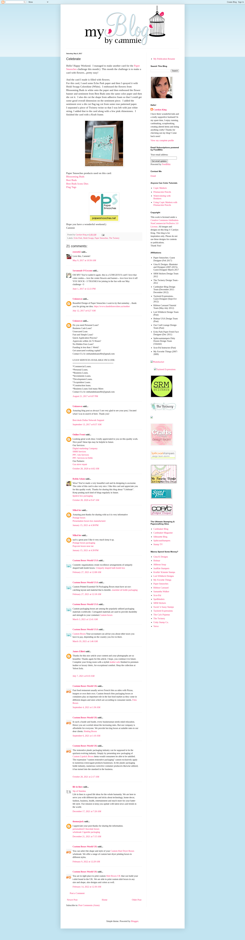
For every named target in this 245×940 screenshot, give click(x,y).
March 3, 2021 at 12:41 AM (85, 619)
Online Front (79, 434)
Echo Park (78, 238)
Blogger (134, 921)
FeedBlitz (166, 164)
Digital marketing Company (85, 448)
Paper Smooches (101, 238)
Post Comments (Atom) (89, 905)
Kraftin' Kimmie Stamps (164, 572)
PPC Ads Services (81, 455)
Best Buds (71, 180)
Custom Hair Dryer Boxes (122, 851)
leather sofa (115, 662)
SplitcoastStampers (161, 540)
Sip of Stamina (79, 791)
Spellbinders (158, 599)
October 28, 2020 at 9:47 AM (86, 500)
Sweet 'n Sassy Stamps (163, 607)
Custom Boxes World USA (85, 560)
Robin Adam (79, 479)
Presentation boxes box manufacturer (89, 521)
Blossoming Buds (75, 176)
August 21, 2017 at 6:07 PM (85, 396)
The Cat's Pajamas (161, 614)
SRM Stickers (159, 603)
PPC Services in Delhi (83, 458)
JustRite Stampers (161, 568)
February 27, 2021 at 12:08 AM (87, 572)
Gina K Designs (160, 557)
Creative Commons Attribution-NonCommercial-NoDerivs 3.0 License (165, 223)
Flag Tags (71, 187)
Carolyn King (160, 109)
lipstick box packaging (83, 496)
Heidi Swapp (88, 238)
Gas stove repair (80, 464)
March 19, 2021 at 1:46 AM (85, 641)
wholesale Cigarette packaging (86, 832)
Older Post (136, 900)
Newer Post (72, 900)
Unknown (77, 299)
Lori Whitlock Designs (163, 576)
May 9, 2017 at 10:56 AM (84, 260)
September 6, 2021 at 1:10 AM (86, 735)
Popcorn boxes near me (83, 546)
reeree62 (77, 252)
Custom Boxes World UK (85, 686)
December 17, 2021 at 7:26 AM (87, 811)
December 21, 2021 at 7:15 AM (87, 836)
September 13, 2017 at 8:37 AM (87, 424)
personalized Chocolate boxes (86, 829)
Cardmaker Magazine (163, 533)
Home (104, 900)
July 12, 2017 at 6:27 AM (84, 310)
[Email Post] (103, 234)
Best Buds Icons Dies (77, 183)
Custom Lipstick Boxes (83, 756)
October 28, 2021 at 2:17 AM (86, 777)
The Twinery (114, 238)
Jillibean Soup (159, 564)
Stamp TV (158, 544)
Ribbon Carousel (161, 587)
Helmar (156, 560)
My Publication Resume (164, 59)
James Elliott (79, 651)
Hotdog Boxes (90, 731)
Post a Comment (77, 893)
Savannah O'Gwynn (82, 270)
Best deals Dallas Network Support (88, 420)
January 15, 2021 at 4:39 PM (85, 550)
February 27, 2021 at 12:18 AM (87, 594)
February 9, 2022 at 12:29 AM (86, 861)
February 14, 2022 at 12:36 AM (87, 886)
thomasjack (78, 821)
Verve (156, 626)
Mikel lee (77, 510)
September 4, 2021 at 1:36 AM (86, 707)
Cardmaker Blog (160, 529)
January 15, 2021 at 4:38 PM (85, 525)
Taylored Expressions (163, 611)
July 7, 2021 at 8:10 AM (83, 676)
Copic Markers (160, 188)
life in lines (78, 787)
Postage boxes (79, 517)
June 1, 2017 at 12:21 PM (84, 289)
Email (153, 176)
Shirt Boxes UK (113, 876)
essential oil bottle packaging (125, 590)
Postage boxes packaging (84, 543)
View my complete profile (162, 140)
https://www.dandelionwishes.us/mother (112, 306)
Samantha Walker (161, 591)
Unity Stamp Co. (161, 622)
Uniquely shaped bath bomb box (110, 568)
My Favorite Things (162, 580)
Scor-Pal (157, 595)
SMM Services (79, 451)
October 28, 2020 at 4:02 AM (86, 468)
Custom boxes (106, 615)
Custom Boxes (79, 634)
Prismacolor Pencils (162, 192)
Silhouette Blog (160, 537)
